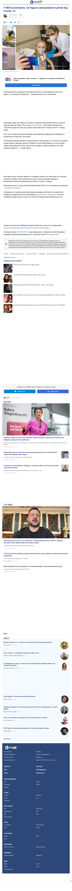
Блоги (6, 773)
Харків (38, 781)
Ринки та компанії (8, 847)
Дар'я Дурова (13, 15)
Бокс (37, 798)
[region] (36, 108)
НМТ (37, 814)
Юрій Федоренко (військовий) (13, 655)
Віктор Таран (8, 699)
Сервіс (38, 827)
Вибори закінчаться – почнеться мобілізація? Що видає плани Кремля (28, 642)
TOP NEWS (8, 505)
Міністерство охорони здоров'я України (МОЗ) (58, 253)
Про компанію (8, 751)
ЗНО (5, 814)
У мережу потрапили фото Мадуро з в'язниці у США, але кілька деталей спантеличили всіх (31, 467)
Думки (6, 638)
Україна (6, 253)
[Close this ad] (71, 881)
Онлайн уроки (7, 811)
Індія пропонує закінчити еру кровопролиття (17, 569)
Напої (37, 836)
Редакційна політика (9, 257)
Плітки (38, 864)
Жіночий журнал (8, 869)
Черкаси (6, 787)
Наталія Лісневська (9, 668)
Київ (5, 781)
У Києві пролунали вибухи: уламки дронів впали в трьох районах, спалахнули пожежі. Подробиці (36, 555)
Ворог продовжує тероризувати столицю (16, 558)
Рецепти (6, 836)
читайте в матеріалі (12, 188)
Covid (20, 15)
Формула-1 (7, 800)
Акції (5, 827)
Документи (39, 757)
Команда (38, 751)
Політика (39, 766)
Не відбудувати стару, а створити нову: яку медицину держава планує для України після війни (29, 664)
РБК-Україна (37, 125)
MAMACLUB (39, 855)
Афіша (5, 864)
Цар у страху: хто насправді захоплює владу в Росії (21, 653)
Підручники (39, 808)
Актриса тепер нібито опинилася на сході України (18, 457)
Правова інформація (9, 754)
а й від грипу (54, 234)
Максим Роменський (10, 711)
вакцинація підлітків (31, 253)
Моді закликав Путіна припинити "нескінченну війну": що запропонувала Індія (33, 566)
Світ (5, 769)
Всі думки (7, 739)
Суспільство (40, 773)
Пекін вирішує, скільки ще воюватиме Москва (19, 696)
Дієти (5, 838)
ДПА (37, 811)
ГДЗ (5, 808)
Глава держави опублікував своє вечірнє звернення (19, 545)
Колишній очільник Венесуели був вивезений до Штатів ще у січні (23, 470)
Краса (5, 866)
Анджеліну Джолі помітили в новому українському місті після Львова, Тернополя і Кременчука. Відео (30, 453)
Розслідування (41, 769)
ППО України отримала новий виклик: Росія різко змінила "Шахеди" (26, 728)
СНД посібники (8, 816)
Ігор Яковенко (8, 720)
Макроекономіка (40, 847)
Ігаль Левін (7, 645)
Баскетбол (39, 795)
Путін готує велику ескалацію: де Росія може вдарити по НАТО (25, 717)
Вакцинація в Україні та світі (17, 253)
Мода (37, 866)
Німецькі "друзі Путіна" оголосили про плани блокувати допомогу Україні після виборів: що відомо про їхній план (34, 439)
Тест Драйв (7, 825)
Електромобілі (40, 825)
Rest (5, 634)
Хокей (5, 798)
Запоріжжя (7, 784)
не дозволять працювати (46, 195)
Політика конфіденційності (43, 754)
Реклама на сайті (8, 757)
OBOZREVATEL (22, 232)
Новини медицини (9, 855)
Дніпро (38, 784)
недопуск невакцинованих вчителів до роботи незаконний (26, 228)
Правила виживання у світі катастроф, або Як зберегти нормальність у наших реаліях (30, 708)
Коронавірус (42, 253)
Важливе (7, 402)
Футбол (6, 795)
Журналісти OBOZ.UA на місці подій (45, 760)
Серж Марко (7, 731)
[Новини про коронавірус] (7, 398)
